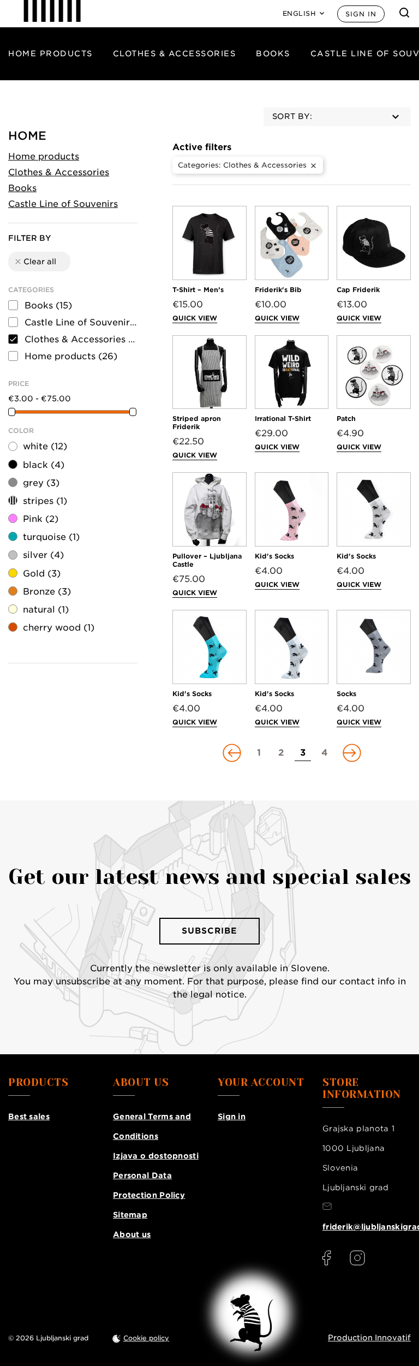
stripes (45, 501)
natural (46, 609)
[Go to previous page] (233, 752)
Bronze (47, 591)
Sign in (360, 14)
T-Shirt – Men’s (198, 290)
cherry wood (58, 627)
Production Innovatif (369, 1337)
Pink (40, 519)
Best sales (29, 1116)
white (45, 446)
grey (41, 483)
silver (43, 555)
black (43, 465)
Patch (346, 418)
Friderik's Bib (278, 290)
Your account (261, 1083)
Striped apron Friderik (196, 422)
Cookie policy (146, 1338)
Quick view (194, 318)
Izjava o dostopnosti (156, 1155)
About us (132, 1234)
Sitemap (130, 1214)
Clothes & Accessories (174, 53)
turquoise (51, 537)
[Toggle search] (404, 12)
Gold (42, 573)
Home (27, 135)
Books (273, 53)
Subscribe (209, 931)
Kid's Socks (274, 556)
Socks (346, 694)
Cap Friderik (358, 290)
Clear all (35, 261)
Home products (50, 53)
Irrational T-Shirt (283, 418)
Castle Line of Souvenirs (63, 204)
